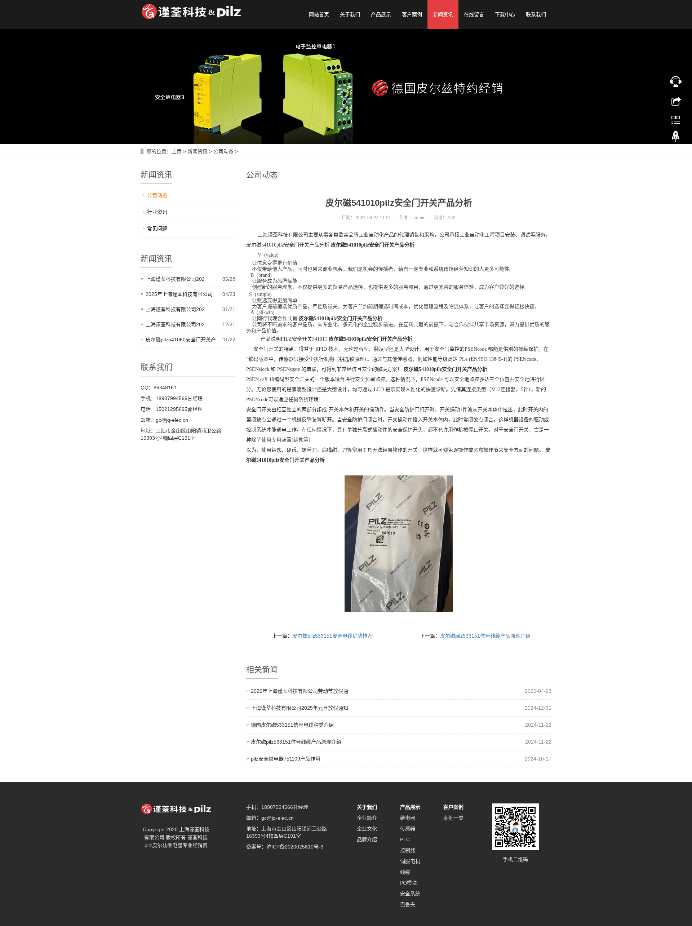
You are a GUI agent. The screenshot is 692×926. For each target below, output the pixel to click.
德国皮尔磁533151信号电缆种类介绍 (292, 725)
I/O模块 (408, 883)
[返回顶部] (676, 138)
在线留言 (474, 14)
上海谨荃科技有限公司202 (175, 279)
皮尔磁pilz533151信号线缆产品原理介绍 (485, 636)
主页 (177, 151)
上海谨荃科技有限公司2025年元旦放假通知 (299, 708)
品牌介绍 (367, 839)
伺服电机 (410, 861)
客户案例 (412, 14)
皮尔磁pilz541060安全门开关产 (181, 339)
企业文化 (367, 829)
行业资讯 (157, 212)
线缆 (405, 872)
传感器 (407, 829)
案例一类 (453, 818)
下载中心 (505, 14)
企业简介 (367, 818)
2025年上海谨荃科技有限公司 (179, 294)
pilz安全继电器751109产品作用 (285, 759)
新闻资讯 (443, 14)
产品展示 (381, 14)
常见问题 (157, 228)
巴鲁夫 (407, 904)
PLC (405, 839)
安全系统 (410, 893)
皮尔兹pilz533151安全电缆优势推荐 (332, 636)
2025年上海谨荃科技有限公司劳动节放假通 (299, 691)
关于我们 (350, 14)
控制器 (407, 850)
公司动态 (223, 151)
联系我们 (536, 14)
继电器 (407, 818)
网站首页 (319, 14)
